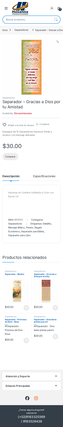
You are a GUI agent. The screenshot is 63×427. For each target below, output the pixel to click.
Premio (29, 227)
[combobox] (27, 19)
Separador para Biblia (32, 231)
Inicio (5, 30)
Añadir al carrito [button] (25, 308)
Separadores (21, 30)
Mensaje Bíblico (16, 227)
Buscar (55, 19)
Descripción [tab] (10, 176)
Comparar (44, 124)
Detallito (47, 223)
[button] (57, 42)
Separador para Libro (19, 235)
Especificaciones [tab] (44, 176)
